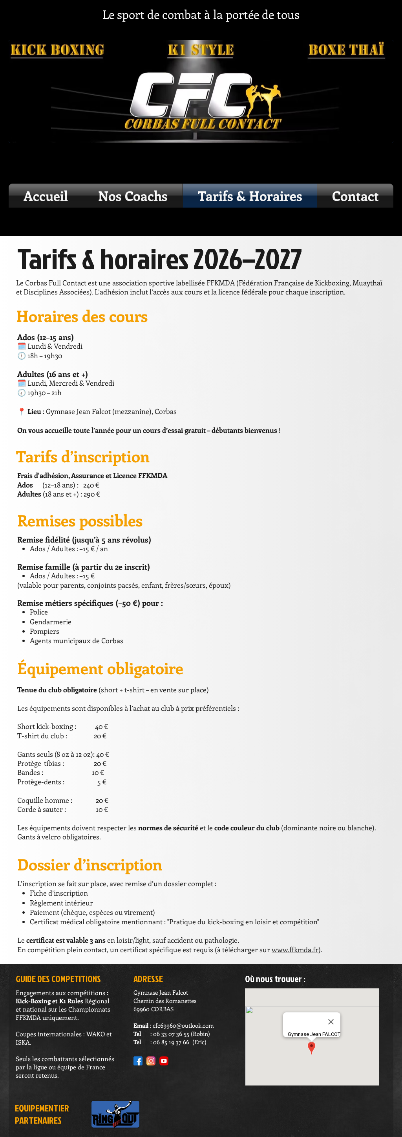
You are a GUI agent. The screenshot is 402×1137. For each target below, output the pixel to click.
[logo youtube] (163, 1060)
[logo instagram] (150, 1060)
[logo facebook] (138, 1060)
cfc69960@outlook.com (183, 1025)
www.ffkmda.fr (295, 949)
